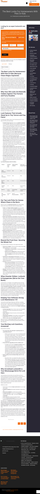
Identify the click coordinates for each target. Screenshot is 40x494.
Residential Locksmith (25, 465)
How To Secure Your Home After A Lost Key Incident (33, 126)
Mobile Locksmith (33, 97)
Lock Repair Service (24, 454)
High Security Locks (33, 66)
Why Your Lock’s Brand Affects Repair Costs (34, 134)
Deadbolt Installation (33, 58)
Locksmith (32, 84)
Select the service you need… (7, 50)
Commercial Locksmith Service (26, 444)
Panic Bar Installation (34, 99)
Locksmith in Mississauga (14, 31)
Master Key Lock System (25, 462)
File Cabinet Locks (33, 64)
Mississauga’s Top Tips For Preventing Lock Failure (33, 130)
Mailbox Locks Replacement (26, 460)
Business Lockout (33, 53)
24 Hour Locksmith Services (26, 443)
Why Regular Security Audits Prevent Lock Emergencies (34, 121)
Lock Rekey (32, 76)
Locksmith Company (33, 86)
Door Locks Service (33, 63)
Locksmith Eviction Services (26, 458)
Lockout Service (33, 82)
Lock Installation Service (25, 452)
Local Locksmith (33, 68)
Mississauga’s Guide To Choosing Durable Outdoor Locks (33, 117)
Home (11, 16)
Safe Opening (32, 105)
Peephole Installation (34, 100)
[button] (27, 3)
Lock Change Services (25, 451)
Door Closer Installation (34, 446)
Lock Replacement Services (26, 455)
